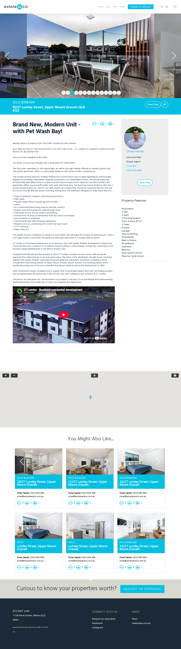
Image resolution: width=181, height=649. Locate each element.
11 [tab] (105, 92)
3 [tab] (71, 92)
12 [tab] (109, 92)
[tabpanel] (90, 56)
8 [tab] (92, 92)
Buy (108, 6)
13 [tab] (113, 92)
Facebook (97, 623)
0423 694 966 (134, 170)
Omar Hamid (135, 151)
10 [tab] (101, 92)
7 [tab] (88, 92)
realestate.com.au (141, 623)
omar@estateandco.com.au (30, 496)
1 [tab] (63, 92)
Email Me (131, 166)
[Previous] (7, 55)
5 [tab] (79, 92)
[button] (90, 397)
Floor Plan (152, 104)
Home (100, 6)
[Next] (173, 55)
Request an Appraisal (141, 6)
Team (122, 6)
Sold (115, 6)
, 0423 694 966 (30, 493)
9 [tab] (96, 92)
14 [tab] (118, 92)
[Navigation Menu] (175, 6)
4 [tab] (75, 92)
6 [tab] (84, 92)
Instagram (97, 627)
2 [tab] (67, 92)
